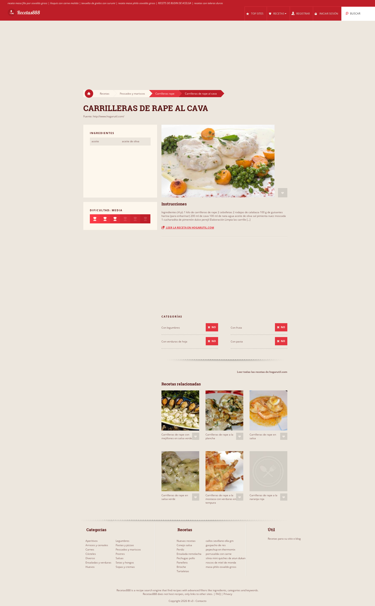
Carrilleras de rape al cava (201, 93)
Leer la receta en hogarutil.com (189, 227)
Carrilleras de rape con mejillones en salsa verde (176, 436)
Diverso (90, 558)
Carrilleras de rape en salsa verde (174, 497)
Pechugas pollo (186, 558)
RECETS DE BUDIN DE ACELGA (174, 3)
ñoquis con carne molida (64, 3)
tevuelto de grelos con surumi (98, 3)
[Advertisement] (187, 51)
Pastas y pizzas (125, 545)
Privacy (228, 594)
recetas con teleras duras (208, 3)
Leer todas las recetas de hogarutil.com (262, 372)
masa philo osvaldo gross (221, 567)
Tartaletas (183, 571)
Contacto (201, 601)
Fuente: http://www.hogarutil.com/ (103, 116)
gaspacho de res (216, 545)
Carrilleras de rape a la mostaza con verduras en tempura (221, 498)
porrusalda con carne (219, 554)
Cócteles (91, 554)
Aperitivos (92, 541)
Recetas (104, 93)
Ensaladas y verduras (98, 562)
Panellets (182, 562)
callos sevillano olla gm (220, 541)
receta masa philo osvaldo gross (136, 3)
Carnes (90, 549)
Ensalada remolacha (189, 554)
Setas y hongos (125, 562)
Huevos (90, 567)
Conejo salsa (184, 545)
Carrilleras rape (164, 93)
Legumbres (122, 541)
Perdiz (180, 549)
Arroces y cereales (97, 545)
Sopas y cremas (125, 567)
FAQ (218, 594)
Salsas (119, 558)
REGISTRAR (303, 13)
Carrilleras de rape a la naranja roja (263, 497)
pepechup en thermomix (220, 549)
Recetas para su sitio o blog (284, 538)
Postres (120, 554)
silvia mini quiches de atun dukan (225, 558)
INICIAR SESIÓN (328, 13)
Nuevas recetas (186, 541)
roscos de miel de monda (221, 562)
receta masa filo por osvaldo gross (27, 3)
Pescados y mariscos (132, 93)
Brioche (181, 567)
